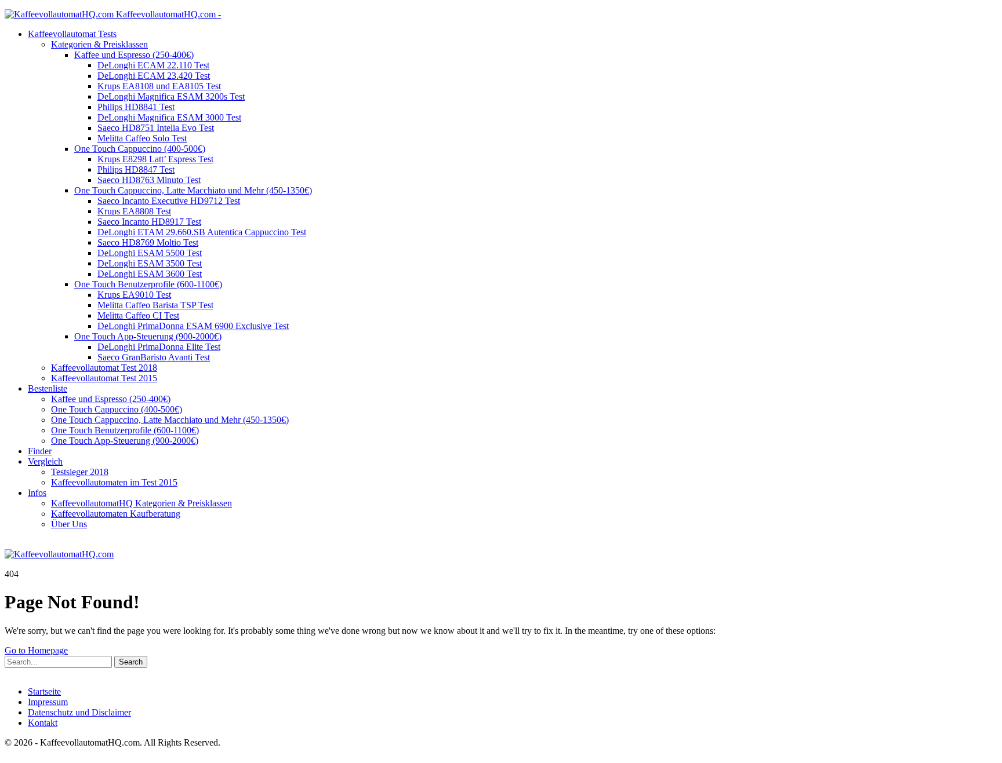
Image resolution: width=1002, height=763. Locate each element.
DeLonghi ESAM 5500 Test (149, 253)
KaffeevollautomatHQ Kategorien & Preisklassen (141, 503)
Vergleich (45, 461)
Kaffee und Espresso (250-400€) (134, 55)
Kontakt (42, 723)
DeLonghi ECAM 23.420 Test (153, 76)
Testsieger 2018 (79, 472)
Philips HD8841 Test (136, 107)
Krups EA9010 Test (134, 295)
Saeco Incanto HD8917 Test (149, 222)
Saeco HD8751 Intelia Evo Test (155, 128)
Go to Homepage (36, 650)
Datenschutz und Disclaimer (79, 712)
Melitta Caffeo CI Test (138, 315)
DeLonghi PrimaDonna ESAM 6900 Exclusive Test (193, 326)
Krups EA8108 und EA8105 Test (159, 86)
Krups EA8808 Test (134, 211)
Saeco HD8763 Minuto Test (149, 180)
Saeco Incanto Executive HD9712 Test (168, 201)
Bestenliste (47, 388)
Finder (40, 451)
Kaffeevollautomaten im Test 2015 (114, 482)
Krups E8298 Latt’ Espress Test (155, 159)
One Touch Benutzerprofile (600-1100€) (148, 284)
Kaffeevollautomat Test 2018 (104, 368)
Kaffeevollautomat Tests (72, 34)
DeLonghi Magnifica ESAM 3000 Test (169, 117)
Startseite (44, 691)
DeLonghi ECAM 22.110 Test (153, 65)
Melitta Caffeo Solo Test (142, 138)
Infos (37, 493)
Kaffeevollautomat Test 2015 (104, 378)
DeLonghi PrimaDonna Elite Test (158, 347)
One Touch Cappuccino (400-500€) (139, 149)
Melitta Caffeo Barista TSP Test (155, 305)
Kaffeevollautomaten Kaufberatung (115, 514)
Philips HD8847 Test (136, 169)
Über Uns (69, 524)
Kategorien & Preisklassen (99, 44)
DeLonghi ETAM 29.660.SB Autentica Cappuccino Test (201, 232)
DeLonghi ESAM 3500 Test (149, 263)
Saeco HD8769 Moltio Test (147, 242)
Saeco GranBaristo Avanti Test (153, 357)
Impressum (48, 702)
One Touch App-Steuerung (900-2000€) (148, 336)
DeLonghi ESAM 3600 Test (149, 274)
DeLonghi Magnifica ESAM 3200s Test (171, 96)
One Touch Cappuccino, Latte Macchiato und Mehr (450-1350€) (193, 190)
